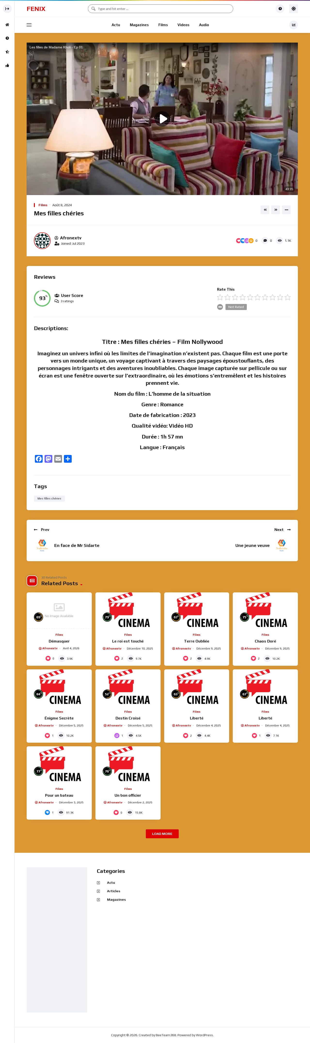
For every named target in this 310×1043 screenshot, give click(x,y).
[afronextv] (42, 240)
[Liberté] (196, 687)
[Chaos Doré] (265, 610)
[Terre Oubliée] (196, 610)
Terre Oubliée (196, 641)
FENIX (36, 8)
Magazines (139, 25)
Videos (183, 25)
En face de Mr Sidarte (77, 545)
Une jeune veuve (252, 545)
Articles (113, 891)
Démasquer (59, 641)
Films (163, 25)
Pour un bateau (59, 795)
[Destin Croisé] (128, 687)
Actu (116, 25)
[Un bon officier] (128, 764)
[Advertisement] (58, 940)
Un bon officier (128, 795)
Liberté (196, 718)
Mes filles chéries (49, 498)
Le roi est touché (128, 641)
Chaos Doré (265, 641)
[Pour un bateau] (59, 764)
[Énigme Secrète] (59, 687)
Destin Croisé (128, 718)
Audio (204, 25)
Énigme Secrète (59, 718)
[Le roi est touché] (128, 610)
